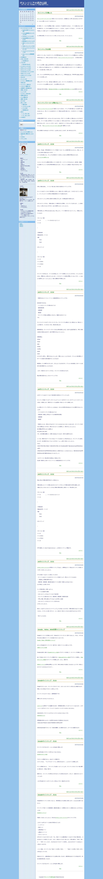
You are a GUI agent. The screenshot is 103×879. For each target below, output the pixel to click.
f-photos (23, 136)
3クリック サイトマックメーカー (45, 108)
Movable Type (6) (26, 64)
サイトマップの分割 (44, 49)
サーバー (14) (24, 79)
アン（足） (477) (26, 115)
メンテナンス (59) (26, 106)
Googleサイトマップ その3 (47, 680)
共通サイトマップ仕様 (42, 647)
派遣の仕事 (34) (24, 95)
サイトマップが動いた (45, 13)
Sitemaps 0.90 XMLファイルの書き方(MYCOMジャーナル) (61, 89)
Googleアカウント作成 (53, 652)
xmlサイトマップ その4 (46, 292)
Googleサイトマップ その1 (47, 795)
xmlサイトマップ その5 (46, 180)
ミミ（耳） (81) (26, 113)
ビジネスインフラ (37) (26, 66)
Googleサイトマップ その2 (47, 741)
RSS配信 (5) (23, 57)
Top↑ (60, 40)
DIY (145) (23, 100)
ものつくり (39, 705)
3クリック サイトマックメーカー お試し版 (52, 125)
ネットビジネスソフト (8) (26, 28)
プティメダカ (24, 138)
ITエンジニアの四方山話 (33, 3)
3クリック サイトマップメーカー (75, 10)
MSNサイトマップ (41, 664)
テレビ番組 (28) (24, 97)
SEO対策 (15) (25, 60)
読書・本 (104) (24, 89)
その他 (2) (23, 117)
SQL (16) (23, 77)
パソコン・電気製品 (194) (26, 80)
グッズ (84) (25, 108)
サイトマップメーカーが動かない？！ (50, 103)
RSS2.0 (21, 225)
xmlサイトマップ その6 (46, 144)
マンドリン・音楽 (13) (26, 84)
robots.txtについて (41, 715)
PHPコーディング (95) (26, 68)
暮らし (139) (23, 102)
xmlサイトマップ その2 (46, 474)
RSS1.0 (21, 226)
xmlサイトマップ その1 (46, 561)
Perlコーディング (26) (26, 69)
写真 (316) (23, 82)
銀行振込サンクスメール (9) (29, 41)
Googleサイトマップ (41, 812)
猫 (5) (22, 111)
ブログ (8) (23, 62)
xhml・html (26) (24, 58)
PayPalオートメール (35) (28, 36)
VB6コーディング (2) (25, 73)
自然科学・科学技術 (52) (26, 88)
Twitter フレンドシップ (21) (29, 46)
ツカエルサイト (26, 154)
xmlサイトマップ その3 (46, 389)
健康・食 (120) (24, 99)
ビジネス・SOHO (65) (26, 93)
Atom (21, 223)
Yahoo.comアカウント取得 (64, 657)
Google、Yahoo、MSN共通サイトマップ (51, 629)
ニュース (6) (23, 91)
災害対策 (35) (25, 110)
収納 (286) (25, 104)
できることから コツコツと (43, 567)
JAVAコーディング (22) (26, 75)
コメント (80, 38)
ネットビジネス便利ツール (43, 157)
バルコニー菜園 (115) (25, 86)
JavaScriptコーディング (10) (27, 71)
